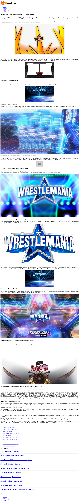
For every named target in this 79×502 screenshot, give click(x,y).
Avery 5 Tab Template (7, 431)
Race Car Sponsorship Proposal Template (11, 433)
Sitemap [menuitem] (4, 11)
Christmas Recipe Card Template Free (10, 439)
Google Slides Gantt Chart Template (10, 437)
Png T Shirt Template (7, 435)
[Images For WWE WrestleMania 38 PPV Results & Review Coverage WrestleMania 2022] (39, 243)
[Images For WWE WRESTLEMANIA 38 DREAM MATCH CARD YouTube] (39, 164)
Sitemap (4, 500)
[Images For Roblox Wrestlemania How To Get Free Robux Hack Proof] (39, 39)
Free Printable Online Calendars (10, 472)
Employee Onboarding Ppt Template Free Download (17, 489)
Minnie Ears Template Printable (10, 477)
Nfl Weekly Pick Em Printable (10, 464)
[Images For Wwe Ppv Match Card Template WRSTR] (39, 70)
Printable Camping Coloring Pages (9, 429)
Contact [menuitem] (4, 7)
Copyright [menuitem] (5, 8)
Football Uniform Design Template (11, 485)
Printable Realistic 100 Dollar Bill (11, 481)
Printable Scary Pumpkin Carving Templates (11, 441)
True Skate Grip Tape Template (9, 427)
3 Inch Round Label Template (9, 451)
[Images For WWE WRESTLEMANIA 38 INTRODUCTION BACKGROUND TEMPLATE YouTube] (39, 131)
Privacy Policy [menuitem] (6, 10)
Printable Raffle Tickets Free (8, 446)
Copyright (5, 497)
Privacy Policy (6, 499)
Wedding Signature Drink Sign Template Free (15, 468)
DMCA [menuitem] (4, 9)
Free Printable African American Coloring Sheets (16, 460)
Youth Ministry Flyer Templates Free (12, 455)
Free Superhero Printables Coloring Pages (11, 444)
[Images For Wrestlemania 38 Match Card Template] (39, 94)
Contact (4, 496)
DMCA (4, 498)
